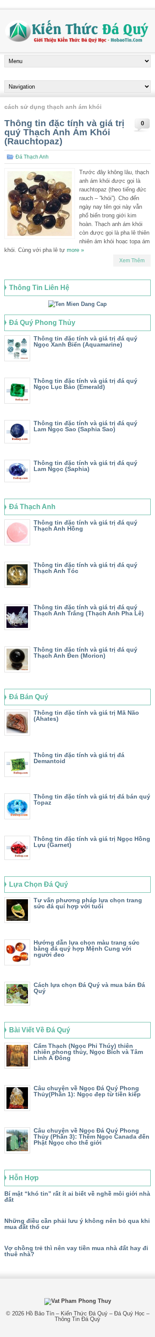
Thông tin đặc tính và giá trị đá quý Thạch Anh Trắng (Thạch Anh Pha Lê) (89, 610)
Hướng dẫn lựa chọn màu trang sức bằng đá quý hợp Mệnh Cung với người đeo (87, 948)
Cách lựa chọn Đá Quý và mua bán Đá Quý (89, 987)
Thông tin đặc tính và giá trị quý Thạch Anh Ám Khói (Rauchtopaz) (64, 132)
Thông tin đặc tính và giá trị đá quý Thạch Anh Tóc (85, 567)
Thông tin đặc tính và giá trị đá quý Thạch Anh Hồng (85, 525)
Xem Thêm (132, 261)
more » (75, 250)
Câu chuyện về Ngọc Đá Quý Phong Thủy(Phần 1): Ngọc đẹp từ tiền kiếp (87, 1091)
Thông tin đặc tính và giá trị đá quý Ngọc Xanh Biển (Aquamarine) (85, 341)
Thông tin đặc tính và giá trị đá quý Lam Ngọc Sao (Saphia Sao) (85, 426)
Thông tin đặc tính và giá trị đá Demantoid (79, 757)
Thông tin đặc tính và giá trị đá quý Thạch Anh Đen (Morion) (85, 652)
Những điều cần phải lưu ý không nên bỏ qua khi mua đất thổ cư (77, 1223)
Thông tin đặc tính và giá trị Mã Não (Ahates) (86, 715)
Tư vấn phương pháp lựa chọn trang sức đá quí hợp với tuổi (88, 903)
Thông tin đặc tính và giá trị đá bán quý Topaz (92, 799)
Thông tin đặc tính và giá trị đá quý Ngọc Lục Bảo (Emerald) (85, 383)
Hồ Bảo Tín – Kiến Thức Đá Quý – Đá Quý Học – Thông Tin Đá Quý (87, 1316)
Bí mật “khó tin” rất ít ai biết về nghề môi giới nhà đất (77, 1196)
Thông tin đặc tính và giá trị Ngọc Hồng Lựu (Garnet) (92, 841)
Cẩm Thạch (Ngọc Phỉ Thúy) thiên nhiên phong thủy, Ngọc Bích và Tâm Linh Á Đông (88, 1051)
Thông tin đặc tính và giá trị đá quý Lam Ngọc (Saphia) (85, 465)
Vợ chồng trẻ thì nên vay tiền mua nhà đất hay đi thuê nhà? (76, 1251)
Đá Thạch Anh (32, 157)
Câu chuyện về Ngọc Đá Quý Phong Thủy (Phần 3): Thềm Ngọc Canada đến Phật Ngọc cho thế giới (91, 1136)
